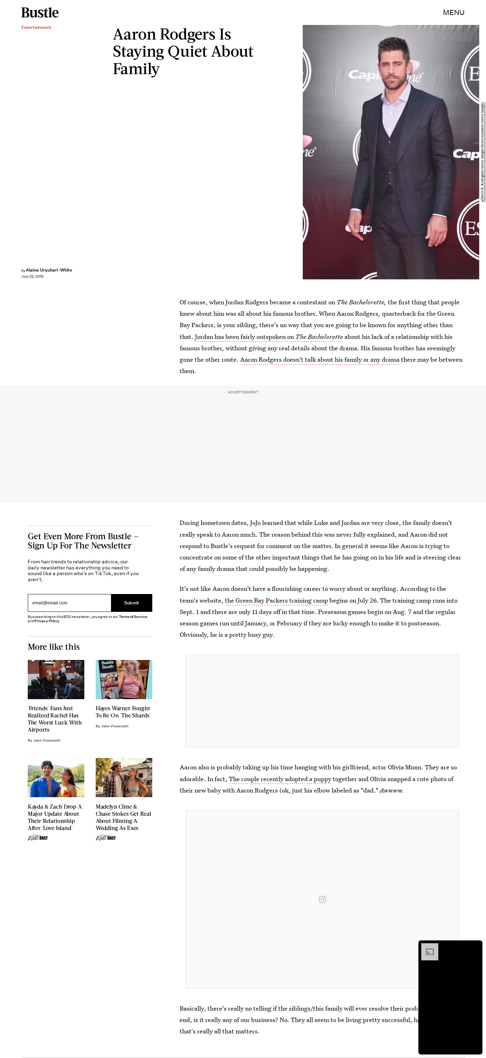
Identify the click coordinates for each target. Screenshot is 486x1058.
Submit (131, 603)
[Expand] (426, 947)
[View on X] (322, 701)
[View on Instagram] (322, 899)
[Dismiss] (474, 947)
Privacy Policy (47, 621)
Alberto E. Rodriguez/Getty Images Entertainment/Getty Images (482, 152)
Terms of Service (133, 616)
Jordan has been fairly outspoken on (269, 336)
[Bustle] (40, 12)
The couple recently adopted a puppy (280, 779)
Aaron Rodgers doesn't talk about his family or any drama (320, 359)
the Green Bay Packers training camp (276, 600)
